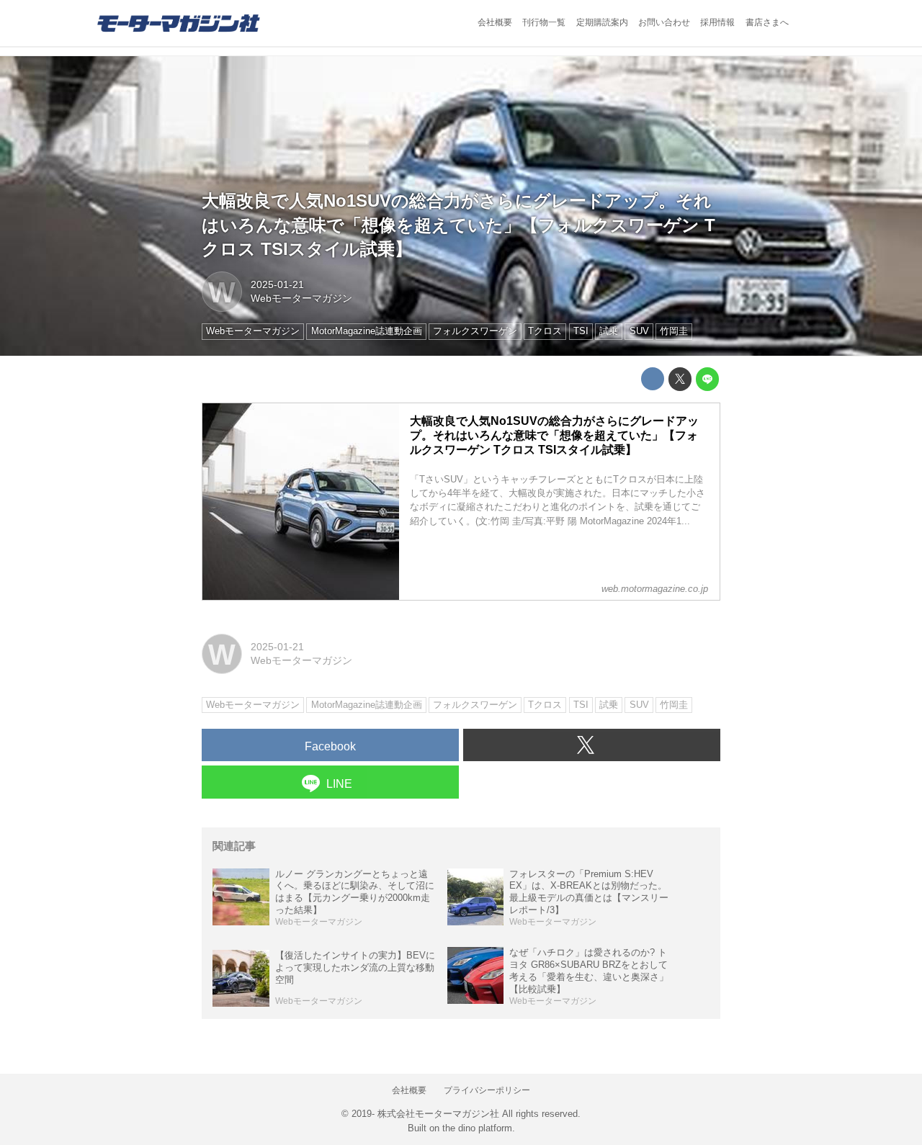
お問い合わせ (664, 22)
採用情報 (717, 22)
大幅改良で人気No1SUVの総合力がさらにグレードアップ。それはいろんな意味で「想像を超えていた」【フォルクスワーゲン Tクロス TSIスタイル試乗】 (458, 225)
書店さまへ (767, 22)
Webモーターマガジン (301, 298)
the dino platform (477, 1128)
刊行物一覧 (543, 22)
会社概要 (495, 22)
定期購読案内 (602, 22)
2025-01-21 (277, 284)
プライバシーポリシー (487, 1090)
